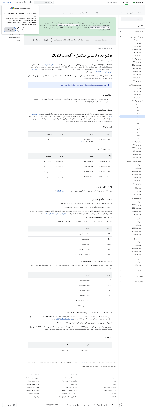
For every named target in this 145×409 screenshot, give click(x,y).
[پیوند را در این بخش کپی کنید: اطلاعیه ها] (100, 95)
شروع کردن (9, 30)
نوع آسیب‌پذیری (35, 114)
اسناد (126, 2)
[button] (133, 31)
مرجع (63, 13)
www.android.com (33, 387)
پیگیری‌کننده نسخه (34, 397)
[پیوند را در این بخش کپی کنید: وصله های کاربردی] (94, 186)
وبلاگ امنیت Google (71, 387)
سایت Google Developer (75, 85)
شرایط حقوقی (97, 405)
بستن (21, 30)
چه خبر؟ (140, 13)
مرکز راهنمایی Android (32, 378)
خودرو (72, 13)
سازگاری (97, 13)
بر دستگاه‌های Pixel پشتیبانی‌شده (48, 65)
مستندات (140, 8)
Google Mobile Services (31, 390)
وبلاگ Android (73, 384)
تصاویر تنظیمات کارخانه (110, 390)
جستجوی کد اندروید (112, 2)
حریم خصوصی (82, 405)
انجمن (104, 405)
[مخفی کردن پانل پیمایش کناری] (121, 405)
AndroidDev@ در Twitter (70, 381)
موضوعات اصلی (109, 13)
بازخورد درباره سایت (71, 405)
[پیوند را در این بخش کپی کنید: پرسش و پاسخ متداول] (90, 199)
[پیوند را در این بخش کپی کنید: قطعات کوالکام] (99, 127)
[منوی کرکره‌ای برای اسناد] (122, 2)
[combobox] (44, 2)
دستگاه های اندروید (84, 13)
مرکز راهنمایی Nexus (33, 384)
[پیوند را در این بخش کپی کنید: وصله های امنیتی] (95, 110)
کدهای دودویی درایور (110, 393)
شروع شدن (130, 13)
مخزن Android (112, 378)
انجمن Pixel (60, 191)
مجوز (89, 405)
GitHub (114, 397)
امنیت (120, 13)
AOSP (110, 48)
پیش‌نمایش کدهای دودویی (109, 387)
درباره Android (112, 405)
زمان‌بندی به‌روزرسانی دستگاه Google (57, 214)
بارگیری (114, 384)
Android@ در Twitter (71, 378)
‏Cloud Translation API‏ (72, 40)
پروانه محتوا (82, 362)
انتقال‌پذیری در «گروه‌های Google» (68, 397)
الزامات (114, 381)
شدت (110, 117)
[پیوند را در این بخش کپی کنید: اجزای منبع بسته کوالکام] (92, 149)
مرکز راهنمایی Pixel (34, 381)
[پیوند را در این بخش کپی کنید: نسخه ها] (102, 337)
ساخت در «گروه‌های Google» (69, 393)
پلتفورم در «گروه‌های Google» (69, 390)
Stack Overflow (34, 393)
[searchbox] (132, 19)
